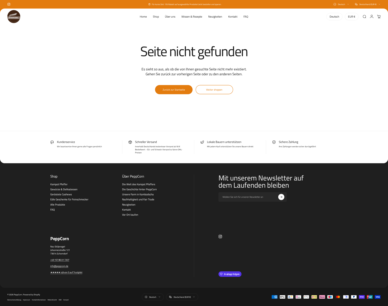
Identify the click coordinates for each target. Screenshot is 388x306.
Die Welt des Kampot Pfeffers (138, 184)
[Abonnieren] (281, 197)
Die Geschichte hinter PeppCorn (139, 189)
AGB (60, 300)
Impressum (26, 300)
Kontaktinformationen (39, 300)
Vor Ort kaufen (130, 214)
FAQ (52, 209)
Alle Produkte (57, 204)
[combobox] (341, 4)
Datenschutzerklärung (14, 300)
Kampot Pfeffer (59, 184)
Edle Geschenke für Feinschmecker (69, 199)
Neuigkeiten (128, 204)
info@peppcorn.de (59, 266)
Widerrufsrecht (52, 300)
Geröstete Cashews (61, 194)
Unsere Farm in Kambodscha (138, 194)
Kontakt (126, 209)
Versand (65, 300)
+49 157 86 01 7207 (59, 260)
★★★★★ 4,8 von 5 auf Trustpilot (66, 272)
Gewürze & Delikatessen (63, 189)
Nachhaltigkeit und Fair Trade (138, 199)
